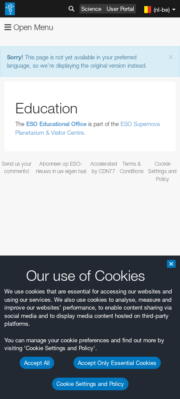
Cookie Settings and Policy (90, 383)
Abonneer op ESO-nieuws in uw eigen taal (61, 167)
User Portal (120, 8)
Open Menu (32, 27)
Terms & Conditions (132, 167)
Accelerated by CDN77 (103, 167)
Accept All (37, 362)
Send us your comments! (16, 167)
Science (91, 8)
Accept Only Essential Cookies (117, 362)
